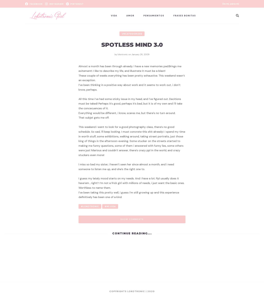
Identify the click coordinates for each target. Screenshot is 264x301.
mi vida (111, 206)
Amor (130, 15)
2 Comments (14, 273)
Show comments (132, 219)
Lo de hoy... (18, 250)
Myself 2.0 (149, 250)
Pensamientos (153, 15)
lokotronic (123, 54)
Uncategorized (132, 33)
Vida (114, 15)
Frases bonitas (184, 15)
